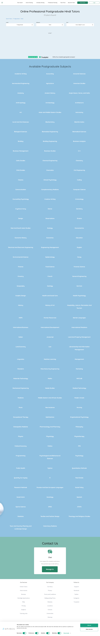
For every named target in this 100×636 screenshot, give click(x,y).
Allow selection (89, 629)
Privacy (50, 590)
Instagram (76, 598)
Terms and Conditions (50, 594)
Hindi (22, 18)
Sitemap (50, 617)
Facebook (76, 590)
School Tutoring (29, 2)
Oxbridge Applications (23, 598)
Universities (50, 613)
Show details (66, 633)
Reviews (23, 594)
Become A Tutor (71, 2)
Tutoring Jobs (23, 613)
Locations (50, 606)
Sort (67, 22)
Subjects (38, 22)
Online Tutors (23, 586)
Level (7, 22)
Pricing (24, 606)
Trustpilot (76, 602)
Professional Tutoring (52, 2)
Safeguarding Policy (49, 598)
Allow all (89, 625)
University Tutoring (40, 2)
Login (94, 2)
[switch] (37, 633)
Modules (50, 602)
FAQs (23, 602)
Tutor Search (20, 2)
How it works (23, 590)
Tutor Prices (62, 2)
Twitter (76, 594)
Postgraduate (17, 18)
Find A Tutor (82, 2)
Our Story (50, 586)
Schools (50, 609)
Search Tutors (9, 18)
